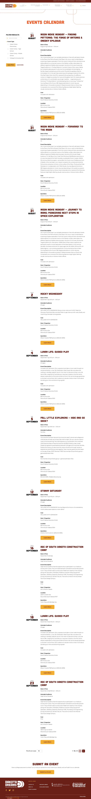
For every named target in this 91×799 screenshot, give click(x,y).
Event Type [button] (10, 41)
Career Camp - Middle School (16, 54)
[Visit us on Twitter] (10, 790)
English (10, 798)
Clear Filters (20, 64)
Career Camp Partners (59, 0)
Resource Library (44, 784)
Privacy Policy (83, 796)
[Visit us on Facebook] (6, 790)
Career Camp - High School (15, 50)
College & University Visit (17, 58)
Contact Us (31, 784)
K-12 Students (22, 5)
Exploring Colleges (57, 5)
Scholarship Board (81, 0)
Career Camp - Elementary (14, 45)
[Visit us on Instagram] (13, 790)
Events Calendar (70, 0)
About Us (30, 786)
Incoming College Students (35, 5)
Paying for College (69, 5)
